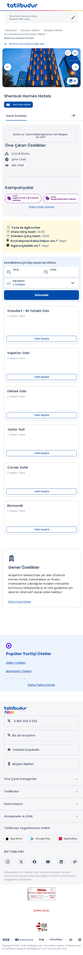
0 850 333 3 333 (25, 721)
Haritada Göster (22, 104)
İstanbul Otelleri (30, 30)
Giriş (16, 269)
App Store (16, 838)
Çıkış (53, 269)
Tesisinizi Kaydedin (25, 750)
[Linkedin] (61, 861)
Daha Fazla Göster (41, 207)
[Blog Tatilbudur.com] (75, 862)
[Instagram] (7, 861)
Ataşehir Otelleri (53, 30)
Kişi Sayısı (19, 280)
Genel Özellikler (16, 116)
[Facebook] (34, 861)
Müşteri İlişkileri (23, 764)
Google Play (42, 838)
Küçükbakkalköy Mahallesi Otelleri (24, 34)
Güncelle (42, 295)
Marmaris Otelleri (18, 671)
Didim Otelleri (16, 663)
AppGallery (70, 838)
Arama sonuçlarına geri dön (26, 43)
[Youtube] (48, 861)
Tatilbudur (10, 30)
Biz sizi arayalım (23, 735)
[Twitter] (21, 861)
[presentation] (7, 67)
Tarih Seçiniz (41, 338)
